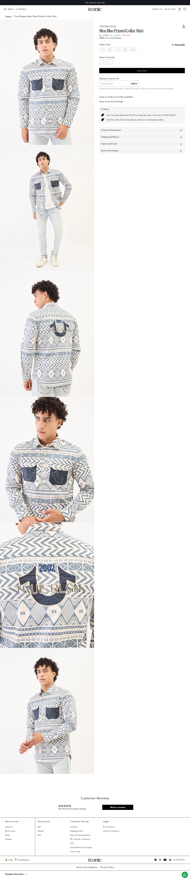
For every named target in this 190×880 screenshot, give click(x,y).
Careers (8, 839)
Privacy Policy (109, 827)
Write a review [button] (117, 807)
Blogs (7, 835)
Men (39, 827)
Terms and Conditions (87, 867)
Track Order (75, 852)
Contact (73, 827)
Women (41, 831)
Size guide (180, 44)
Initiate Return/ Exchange (81, 847)
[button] (8, 9)
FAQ (72, 843)
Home (8, 16)
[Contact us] (185, 875)
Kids (39, 835)
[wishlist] (185, 9)
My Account (10, 831)
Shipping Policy (76, 831)
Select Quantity (107, 57)
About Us (9, 827)
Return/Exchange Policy (80, 835)
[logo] (95, 9)
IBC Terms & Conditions (80, 839)
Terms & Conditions (111, 831)
